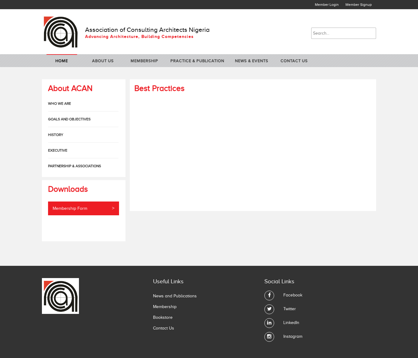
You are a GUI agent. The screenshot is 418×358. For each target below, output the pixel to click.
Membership (144, 60)
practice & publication (197, 60)
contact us (294, 60)
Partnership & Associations (74, 166)
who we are (59, 103)
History (55, 135)
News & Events (251, 60)
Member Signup (358, 4)
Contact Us (163, 328)
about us (103, 60)
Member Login (327, 4)
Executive (57, 150)
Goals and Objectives (69, 119)
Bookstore (163, 317)
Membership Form (83, 208)
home (61, 60)
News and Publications (175, 296)
